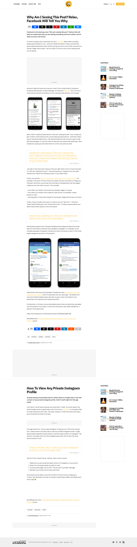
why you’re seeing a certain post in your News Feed (57, 178)
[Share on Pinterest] (57, 328)
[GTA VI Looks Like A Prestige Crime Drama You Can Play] (103, 105)
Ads (28, 336)
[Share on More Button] (78, 328)
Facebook (60, 42)
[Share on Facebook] (37, 328)
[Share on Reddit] (71, 328)
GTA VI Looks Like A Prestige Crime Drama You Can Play (116, 104)
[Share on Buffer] (44, 328)
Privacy (44, 509)
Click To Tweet (73, 163)
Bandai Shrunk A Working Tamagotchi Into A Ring (116, 68)
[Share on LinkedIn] (64, 328)
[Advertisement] (54, 70)
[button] (111, 4)
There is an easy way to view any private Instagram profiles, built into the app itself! (53, 448)
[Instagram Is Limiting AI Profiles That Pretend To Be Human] (103, 87)
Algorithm (34, 336)
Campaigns (55, 542)
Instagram (66, 409)
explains (66, 91)
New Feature (37, 509)
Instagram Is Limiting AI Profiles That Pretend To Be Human (116, 86)
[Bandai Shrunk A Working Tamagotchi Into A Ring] (103, 69)
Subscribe (120, 4)
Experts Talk (66, 542)
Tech (71, 542)
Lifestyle (61, 542)
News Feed (47, 336)
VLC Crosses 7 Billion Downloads (116, 78)
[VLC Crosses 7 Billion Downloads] (103, 78)
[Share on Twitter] (51, 328)
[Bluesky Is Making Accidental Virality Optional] (103, 96)
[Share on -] (35, 26)
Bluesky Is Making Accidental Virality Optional (115, 95)
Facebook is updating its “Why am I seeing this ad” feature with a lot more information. (53, 217)
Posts (53, 336)
